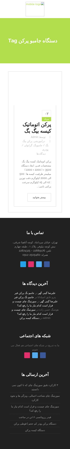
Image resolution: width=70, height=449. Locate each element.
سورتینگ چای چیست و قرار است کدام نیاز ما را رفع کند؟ (35, 408)
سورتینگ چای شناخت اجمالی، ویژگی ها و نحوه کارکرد (35, 397)
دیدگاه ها (41, 153)
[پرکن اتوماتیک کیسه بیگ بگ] (35, 91)
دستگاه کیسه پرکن (29, 318)
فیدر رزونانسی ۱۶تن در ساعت (35, 417)
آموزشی (38, 141)
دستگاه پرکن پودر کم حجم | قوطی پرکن (35, 423)
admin (34, 137)
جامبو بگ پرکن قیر (24, 293)
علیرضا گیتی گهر (46, 293)
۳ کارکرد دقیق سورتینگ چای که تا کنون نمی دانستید (35, 387)
